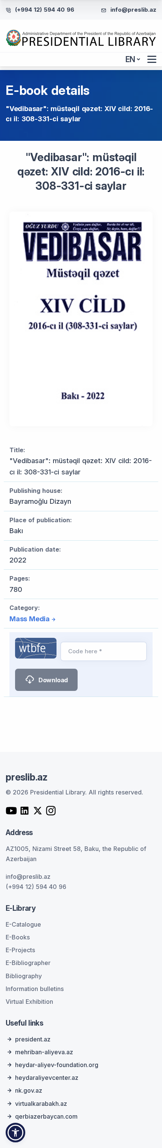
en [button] (130, 59)
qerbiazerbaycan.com (46, 1116)
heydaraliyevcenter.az (46, 1077)
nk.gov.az (28, 1090)
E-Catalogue (23, 924)
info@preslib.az (133, 9)
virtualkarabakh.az (41, 1103)
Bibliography (24, 976)
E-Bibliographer (28, 963)
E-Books (18, 937)
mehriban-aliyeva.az (44, 1052)
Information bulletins (35, 988)
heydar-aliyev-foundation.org (56, 1065)
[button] (15, 1132)
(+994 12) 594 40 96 (44, 9)
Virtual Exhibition (29, 1001)
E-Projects (20, 950)
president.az (32, 1039)
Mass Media (29, 619)
